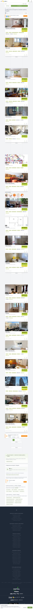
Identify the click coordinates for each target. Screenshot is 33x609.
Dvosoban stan (19, 499)
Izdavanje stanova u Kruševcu (16, 558)
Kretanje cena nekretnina (16, 576)
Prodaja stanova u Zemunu (16, 517)
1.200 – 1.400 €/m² (14, 489)
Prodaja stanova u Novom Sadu (16, 535)
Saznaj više (24, 607)
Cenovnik (21, 582)
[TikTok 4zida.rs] (22, 603)
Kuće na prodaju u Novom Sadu (16, 568)
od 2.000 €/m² (22, 491)
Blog (2, 582)
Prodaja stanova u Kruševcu (16, 543)
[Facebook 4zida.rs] (19, 603)
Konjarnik (13, 8)
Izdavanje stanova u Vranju (16, 562)
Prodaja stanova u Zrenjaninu (16, 540)
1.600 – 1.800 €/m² (9, 491)
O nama (6, 582)
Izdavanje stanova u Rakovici (16, 530)
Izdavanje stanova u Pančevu (16, 559)
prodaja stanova (9, 8)
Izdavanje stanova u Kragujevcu (16, 554)
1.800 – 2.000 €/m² (15, 491)
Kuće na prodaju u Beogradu (17, 575)
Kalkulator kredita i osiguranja (16, 579)
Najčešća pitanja (14, 583)
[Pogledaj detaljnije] (16, 22)
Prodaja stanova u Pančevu (16, 544)
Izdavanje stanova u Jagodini (16, 561)
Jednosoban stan (16, 497)
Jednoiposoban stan (10, 499)
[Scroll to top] (16, 510)
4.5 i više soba (9, 504)
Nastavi (30, 607)
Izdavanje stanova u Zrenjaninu (16, 557)
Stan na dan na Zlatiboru (16, 563)
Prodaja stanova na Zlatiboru (17, 545)
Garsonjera (9, 497)
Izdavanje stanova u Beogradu (16, 525)
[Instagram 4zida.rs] (21, 603)
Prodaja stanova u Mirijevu (16, 520)
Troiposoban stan (9, 502)
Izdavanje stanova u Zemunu (16, 526)
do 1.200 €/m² (8, 489)
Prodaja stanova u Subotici (16, 539)
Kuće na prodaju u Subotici (16, 572)
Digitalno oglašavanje (15, 582)
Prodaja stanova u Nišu (16, 536)
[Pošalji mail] (24, 603)
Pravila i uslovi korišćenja (27, 582)
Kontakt (9, 582)
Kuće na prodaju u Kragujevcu (16, 571)
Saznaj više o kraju (9, 461)
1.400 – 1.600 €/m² (21, 489)
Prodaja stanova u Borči (16, 516)
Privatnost (19, 583)
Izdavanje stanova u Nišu (16, 553)
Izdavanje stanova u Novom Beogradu (16, 527)
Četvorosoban (18, 502)
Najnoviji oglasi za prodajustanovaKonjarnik (12, 474)
